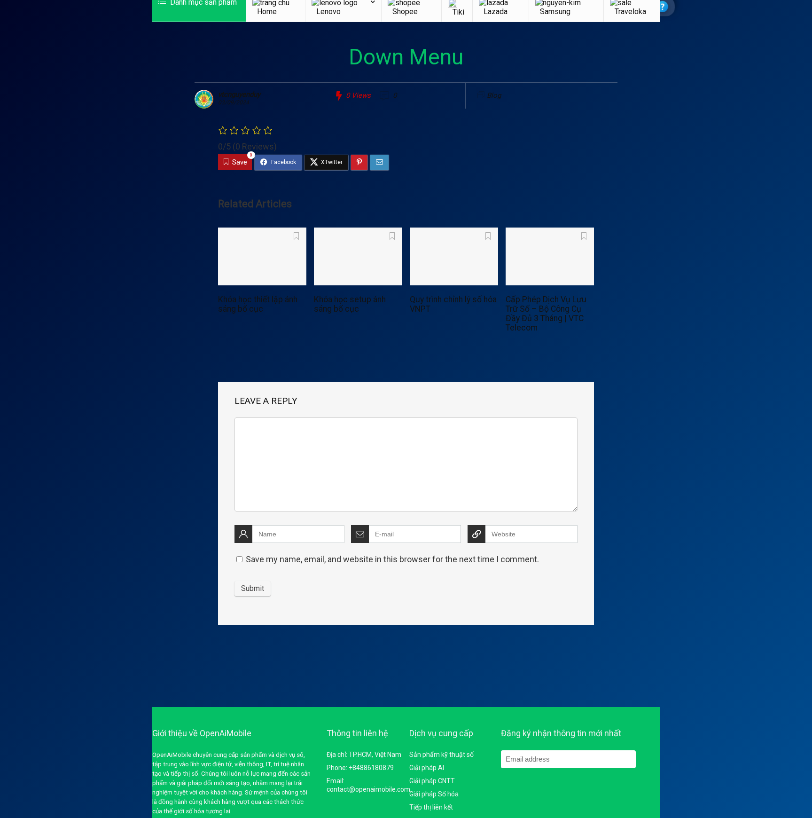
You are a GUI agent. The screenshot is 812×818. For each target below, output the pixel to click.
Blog (494, 95)
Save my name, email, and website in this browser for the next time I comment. (392, 559)
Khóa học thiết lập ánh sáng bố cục (257, 304)
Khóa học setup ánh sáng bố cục (350, 304)
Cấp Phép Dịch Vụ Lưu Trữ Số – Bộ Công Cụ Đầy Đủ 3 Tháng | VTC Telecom (546, 313)
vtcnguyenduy (239, 94)
